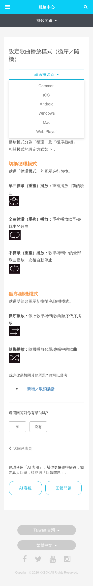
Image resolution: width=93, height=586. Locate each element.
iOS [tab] (46, 95)
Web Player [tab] (46, 131)
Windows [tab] (46, 113)
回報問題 (63, 488)
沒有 (38, 426)
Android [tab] (47, 104)
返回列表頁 (22, 448)
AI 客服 (25, 488)
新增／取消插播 (41, 388)
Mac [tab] (46, 122)
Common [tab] (46, 86)
